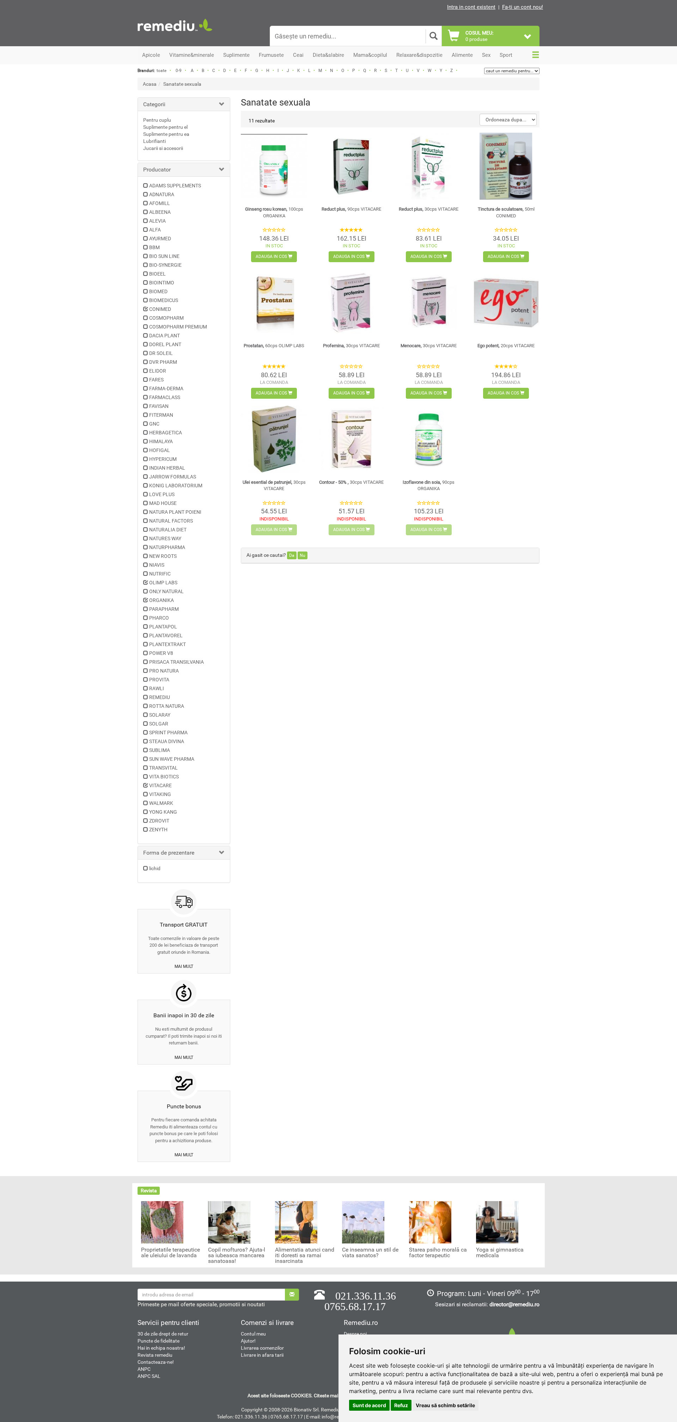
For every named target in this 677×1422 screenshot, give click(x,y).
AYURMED (160, 238)
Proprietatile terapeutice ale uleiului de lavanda (170, 1252)
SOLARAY (159, 715)
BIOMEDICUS (163, 300)
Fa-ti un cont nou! (522, 7)
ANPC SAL (149, 1376)
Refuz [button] (401, 1405)
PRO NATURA (164, 671)
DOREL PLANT (165, 344)
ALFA (155, 230)
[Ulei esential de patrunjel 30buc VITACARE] (274, 439)
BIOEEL (157, 274)
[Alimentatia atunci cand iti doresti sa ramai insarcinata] (296, 1222)
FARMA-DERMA (166, 388)
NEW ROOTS (163, 556)
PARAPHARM (164, 609)
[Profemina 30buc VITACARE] (351, 302)
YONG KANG (163, 812)
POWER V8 (161, 653)
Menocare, (429, 345)
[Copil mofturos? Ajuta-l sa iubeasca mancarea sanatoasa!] (229, 1222)
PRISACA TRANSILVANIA (176, 662)
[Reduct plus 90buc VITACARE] (351, 166)
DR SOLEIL (161, 353)
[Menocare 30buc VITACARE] (428, 302)
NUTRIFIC (160, 574)
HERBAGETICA (165, 432)
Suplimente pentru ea (166, 134)
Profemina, (351, 345)
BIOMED (158, 291)
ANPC (144, 1369)
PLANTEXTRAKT (167, 644)
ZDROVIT (159, 821)
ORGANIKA (161, 600)
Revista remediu (155, 1355)
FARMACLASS (164, 397)
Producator (157, 169)
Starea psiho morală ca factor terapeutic (438, 1252)
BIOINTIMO (161, 282)
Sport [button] (506, 55)
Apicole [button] (151, 55)
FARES (156, 379)
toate (161, 70)
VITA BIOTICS (164, 776)
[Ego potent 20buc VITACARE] (506, 302)
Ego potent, (506, 345)
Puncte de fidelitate (158, 1341)
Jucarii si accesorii (163, 148)
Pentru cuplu (157, 120)
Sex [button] (486, 55)
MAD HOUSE (163, 503)
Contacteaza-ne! (156, 1362)
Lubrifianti (154, 141)
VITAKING (160, 794)
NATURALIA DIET (168, 529)
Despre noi (355, 1334)
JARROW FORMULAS (172, 477)
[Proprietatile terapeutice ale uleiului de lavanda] (162, 1222)
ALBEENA (160, 212)
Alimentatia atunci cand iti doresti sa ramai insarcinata (304, 1255)
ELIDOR (157, 371)
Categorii (154, 104)
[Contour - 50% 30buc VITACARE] (351, 439)
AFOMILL (159, 203)
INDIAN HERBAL (167, 468)
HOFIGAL (159, 450)
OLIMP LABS (163, 582)
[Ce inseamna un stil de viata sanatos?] (363, 1222)
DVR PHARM (163, 362)
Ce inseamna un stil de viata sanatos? (370, 1252)
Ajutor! (248, 1341)
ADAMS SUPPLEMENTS (175, 185)
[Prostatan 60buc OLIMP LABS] (274, 302)
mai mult (184, 966)
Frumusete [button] (271, 55)
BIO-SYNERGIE (165, 265)
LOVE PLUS (162, 494)
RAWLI (156, 688)
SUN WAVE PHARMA (171, 759)
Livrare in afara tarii (262, 1355)
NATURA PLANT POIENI (175, 512)
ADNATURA (161, 194)
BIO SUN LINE (164, 256)
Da (291, 555)
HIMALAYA (161, 441)
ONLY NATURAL (166, 591)
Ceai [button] (298, 55)
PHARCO (159, 618)
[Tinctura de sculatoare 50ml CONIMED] (506, 166)
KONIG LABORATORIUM (175, 485)
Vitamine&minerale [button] (191, 55)
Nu (302, 555)
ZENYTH (158, 829)
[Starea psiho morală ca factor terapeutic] (430, 1222)
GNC (154, 424)
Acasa (150, 84)
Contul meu (253, 1334)
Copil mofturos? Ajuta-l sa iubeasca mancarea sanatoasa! (236, 1255)
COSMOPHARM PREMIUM (178, 327)
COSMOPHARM (166, 318)
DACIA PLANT (164, 335)
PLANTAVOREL (166, 635)
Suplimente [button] (236, 55)
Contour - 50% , (351, 482)
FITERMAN (161, 415)
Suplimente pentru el (165, 127)
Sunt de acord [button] (369, 1405)
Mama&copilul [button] (370, 55)
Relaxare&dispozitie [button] (419, 55)
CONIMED (160, 309)
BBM (154, 247)
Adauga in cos (272, 256)
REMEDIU (159, 697)
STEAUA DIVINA (166, 741)
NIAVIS (156, 565)
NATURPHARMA (167, 547)
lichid (154, 868)
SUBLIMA (159, 750)
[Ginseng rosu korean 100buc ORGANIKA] (274, 166)
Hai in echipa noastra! (161, 1348)
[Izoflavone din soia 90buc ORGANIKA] (428, 439)
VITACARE (160, 785)
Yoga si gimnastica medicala (500, 1252)
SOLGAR (158, 724)
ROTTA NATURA (166, 706)
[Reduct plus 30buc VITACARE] (428, 166)
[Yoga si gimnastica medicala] (497, 1222)
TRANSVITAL (163, 768)
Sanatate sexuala (182, 84)
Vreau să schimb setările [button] (445, 1405)
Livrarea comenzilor (262, 1348)
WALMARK (161, 803)
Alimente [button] (462, 55)
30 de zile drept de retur (163, 1334)
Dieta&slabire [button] (328, 55)
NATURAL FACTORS (171, 521)
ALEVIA (157, 221)
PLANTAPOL (163, 626)
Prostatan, (274, 345)
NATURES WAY (165, 538)
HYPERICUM (163, 459)
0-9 (179, 70)
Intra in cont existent (471, 7)
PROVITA (159, 679)
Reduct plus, (351, 209)
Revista (149, 1190)
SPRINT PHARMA (168, 732)
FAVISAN (159, 406)
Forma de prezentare (168, 852)
